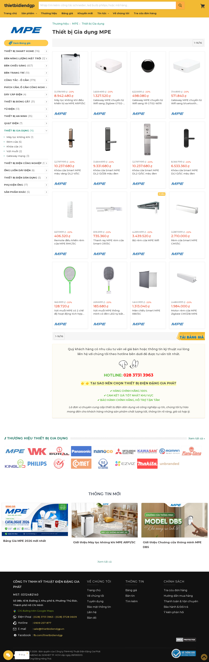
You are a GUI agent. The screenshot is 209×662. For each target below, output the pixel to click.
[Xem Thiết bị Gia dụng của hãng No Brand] (169, 464)
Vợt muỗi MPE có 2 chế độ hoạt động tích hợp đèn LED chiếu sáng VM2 (70, 312)
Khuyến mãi (85, 13)
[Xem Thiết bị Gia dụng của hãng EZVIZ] (125, 464)
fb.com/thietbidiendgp (48, 635)
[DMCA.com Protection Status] (186, 640)
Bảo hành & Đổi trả (176, 606)
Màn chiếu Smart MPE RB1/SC (146, 312)
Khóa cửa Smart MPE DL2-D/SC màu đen (145, 172)
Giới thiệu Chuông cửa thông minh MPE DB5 (172, 545)
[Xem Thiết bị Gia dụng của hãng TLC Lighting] (103, 464)
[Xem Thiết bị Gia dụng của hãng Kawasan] (147, 452)
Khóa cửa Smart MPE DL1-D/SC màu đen (184, 172)
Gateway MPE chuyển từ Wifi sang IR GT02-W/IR (147, 102)
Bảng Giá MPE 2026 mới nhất (24, 540)
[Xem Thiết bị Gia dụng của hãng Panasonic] (81, 452)
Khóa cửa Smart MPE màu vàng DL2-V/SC (67, 172)
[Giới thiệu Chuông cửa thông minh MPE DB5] (174, 520)
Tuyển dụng (95, 601)
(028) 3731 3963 (43, 616)
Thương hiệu (49, 13)
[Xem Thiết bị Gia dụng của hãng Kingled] (15, 464)
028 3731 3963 (138, 374)
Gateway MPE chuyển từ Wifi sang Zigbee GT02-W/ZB (108, 102)
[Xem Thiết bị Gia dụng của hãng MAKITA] (147, 464)
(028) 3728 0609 (66, 616)
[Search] (180, 5)
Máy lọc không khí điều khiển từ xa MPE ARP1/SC (69, 102)
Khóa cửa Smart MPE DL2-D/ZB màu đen (106, 172)
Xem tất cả (104, 561)
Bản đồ (91, 617)
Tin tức (102, 13)
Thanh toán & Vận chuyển (181, 601)
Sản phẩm (28, 13)
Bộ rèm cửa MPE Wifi (145, 240)
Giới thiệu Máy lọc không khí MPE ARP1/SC (104, 542)
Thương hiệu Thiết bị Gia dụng (37, 438)
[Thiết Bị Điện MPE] (26, 30)
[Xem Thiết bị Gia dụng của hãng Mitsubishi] (125, 452)
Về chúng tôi (121, 13)
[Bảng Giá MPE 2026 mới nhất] (35, 519)
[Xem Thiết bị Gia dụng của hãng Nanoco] (103, 452)
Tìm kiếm (131, 601)
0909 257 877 (42, 622)
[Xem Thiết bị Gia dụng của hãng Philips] (37, 464)
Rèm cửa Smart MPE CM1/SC (184, 242)
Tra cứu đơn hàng (145, 13)
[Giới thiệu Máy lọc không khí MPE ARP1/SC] (105, 520)
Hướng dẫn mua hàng (178, 595)
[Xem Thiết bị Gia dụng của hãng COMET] (81, 464)
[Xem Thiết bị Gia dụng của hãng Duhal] (59, 452)
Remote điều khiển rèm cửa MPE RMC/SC (69, 242)
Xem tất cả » (196, 438)
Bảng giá (67, 13)
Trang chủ (10, 13)
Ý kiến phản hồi (174, 612)
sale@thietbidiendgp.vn (48, 628)
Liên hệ (91, 612)
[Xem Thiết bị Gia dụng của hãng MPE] (15, 452)
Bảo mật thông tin (99, 606)
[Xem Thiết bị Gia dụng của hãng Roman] (169, 452)
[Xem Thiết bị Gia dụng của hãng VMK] (37, 452)
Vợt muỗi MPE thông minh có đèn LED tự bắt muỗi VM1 (108, 312)
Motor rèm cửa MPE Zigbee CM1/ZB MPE (184, 312)
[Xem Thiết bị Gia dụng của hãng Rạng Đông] (191, 452)
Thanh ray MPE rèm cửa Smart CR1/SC (108, 242)
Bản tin (130, 595)
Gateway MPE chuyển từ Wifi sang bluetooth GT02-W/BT (186, 102)
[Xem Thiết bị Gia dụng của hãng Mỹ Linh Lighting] (59, 464)
